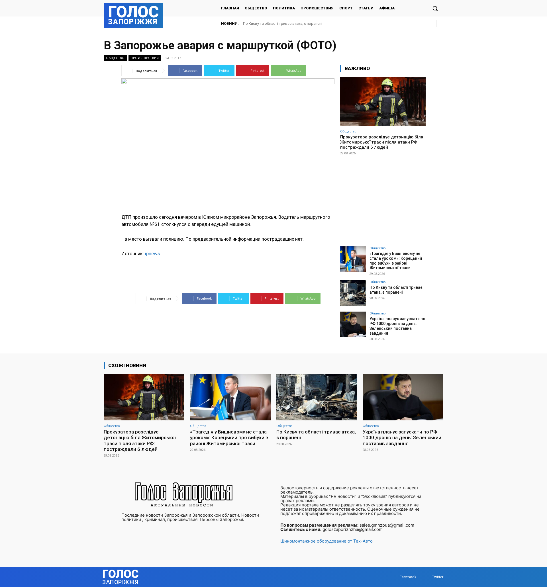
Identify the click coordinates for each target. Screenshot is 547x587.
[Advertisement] (383, 198)
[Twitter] (427, 577)
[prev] (430, 23)
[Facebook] (394, 577)
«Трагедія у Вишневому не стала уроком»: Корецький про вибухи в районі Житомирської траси (396, 260)
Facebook (408, 577)
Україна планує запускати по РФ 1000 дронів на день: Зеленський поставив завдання (397, 325)
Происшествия (145, 58)
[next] (439, 23)
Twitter (437, 577)
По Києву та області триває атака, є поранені (282, 23)
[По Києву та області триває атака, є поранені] (353, 293)
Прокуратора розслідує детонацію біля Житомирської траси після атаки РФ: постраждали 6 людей (381, 142)
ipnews (152, 253)
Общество (115, 58)
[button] (435, 8)
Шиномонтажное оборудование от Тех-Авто (326, 541)
